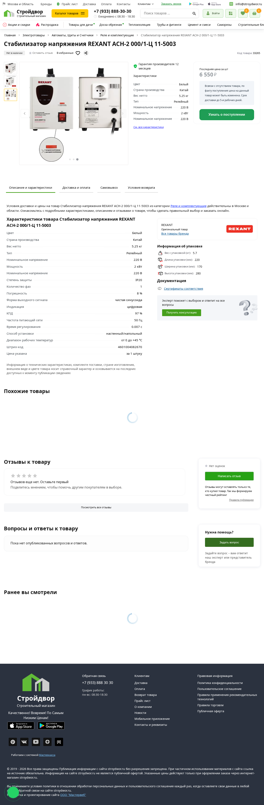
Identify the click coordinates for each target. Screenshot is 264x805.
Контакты (123, 4)
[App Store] (20, 727)
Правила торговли (210, 705)
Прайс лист (70, 4)
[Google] (196, 4)
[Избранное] (243, 13)
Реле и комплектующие (117, 35)
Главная (10, 35)
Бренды (46, 4)
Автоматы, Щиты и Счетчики (72, 35)
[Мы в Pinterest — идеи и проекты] (13, 742)
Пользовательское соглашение (219, 689)
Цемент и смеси (199, 25)
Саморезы (224, 25)
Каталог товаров (66, 13)
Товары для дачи (81, 25)
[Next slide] (122, 113)
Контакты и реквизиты (150, 725)
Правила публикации (241, 500)
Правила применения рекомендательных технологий (227, 697)
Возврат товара (145, 695)
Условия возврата (141, 187)
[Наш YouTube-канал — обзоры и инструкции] (36, 742)
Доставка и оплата (76, 187)
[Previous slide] (25, 113)
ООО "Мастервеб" (73, 795)
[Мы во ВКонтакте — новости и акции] (24, 742)
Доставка (89, 4)
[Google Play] (51, 727)
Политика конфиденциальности (220, 683)
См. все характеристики (148, 127)
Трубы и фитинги (169, 25)
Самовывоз (109, 187)
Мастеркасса (47, 755)
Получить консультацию (181, 312)
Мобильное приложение (152, 719)
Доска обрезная (110, 25)
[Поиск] (194, 13)
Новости (140, 713)
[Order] (230, 13)
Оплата (106, 4)
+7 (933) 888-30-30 (112, 11)
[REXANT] (230, 229)
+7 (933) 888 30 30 (97, 682)
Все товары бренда (175, 233)
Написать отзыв (229, 476)
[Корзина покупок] (255, 13)
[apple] (214, 4)
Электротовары (34, 35)
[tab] (70, 159)
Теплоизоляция (139, 25)
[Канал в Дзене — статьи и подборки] (47, 742)
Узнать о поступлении (227, 114)
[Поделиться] (86, 53)
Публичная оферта (210, 711)
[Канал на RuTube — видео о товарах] (59, 742)
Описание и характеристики (30, 187)
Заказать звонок (171, 3)
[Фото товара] (73, 113)
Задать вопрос (229, 542)
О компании (143, 707)
